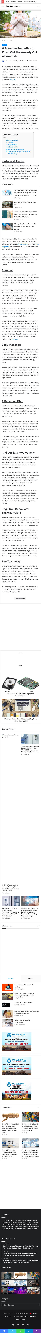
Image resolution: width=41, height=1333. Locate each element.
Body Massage (13, 144)
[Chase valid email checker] (7, 1005)
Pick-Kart (34, 1313)
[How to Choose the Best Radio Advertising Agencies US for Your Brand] (33, 1283)
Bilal (6, 61)
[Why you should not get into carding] (7, 987)
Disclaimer (32, 1316)
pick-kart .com (20, 1319)
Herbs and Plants (13, 140)
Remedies (21, 599)
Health (10, 41)
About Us (8, 1316)
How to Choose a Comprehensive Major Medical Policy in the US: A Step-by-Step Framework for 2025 (26, 192)
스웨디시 (13, 80)
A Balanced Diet (13, 147)
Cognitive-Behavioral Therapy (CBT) (20, 151)
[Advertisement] (20, 626)
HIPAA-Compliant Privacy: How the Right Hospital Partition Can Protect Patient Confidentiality (26, 214)
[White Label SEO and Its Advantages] (7, 1023)
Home (5, 41)
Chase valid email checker (23, 1002)
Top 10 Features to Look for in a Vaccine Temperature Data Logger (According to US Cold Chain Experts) (10, 912)
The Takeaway (12, 154)
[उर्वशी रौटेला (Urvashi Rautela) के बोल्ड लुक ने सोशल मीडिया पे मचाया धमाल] (7, 1014)
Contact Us (15, 1316)
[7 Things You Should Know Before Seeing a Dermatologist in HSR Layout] (7, 226)
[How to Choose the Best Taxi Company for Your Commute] (7, 996)
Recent (30, 978)
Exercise (10, 142)
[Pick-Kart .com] (13, 6)
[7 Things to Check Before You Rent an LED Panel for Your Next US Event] (20, 1290)
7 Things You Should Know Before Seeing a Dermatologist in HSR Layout (25, 226)
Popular (10, 978)
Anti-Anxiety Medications (16, 149)
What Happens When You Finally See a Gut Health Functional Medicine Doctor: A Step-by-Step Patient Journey (30, 912)
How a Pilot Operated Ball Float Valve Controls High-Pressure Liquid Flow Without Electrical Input (10, 1128)
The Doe (15, 339)
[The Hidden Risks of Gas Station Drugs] (7, 204)
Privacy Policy (24, 1316)
